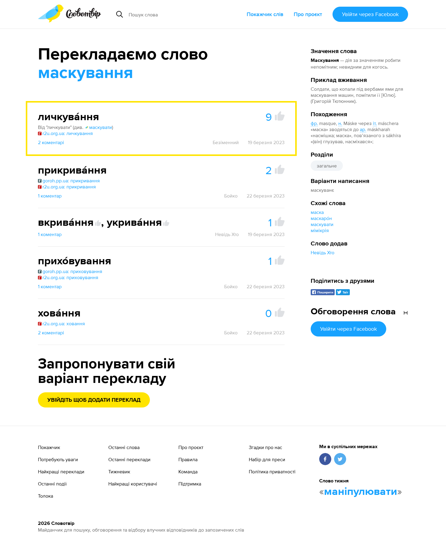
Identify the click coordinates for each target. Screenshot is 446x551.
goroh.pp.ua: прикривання (71, 180)
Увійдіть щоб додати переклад (93, 400)
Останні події (52, 483)
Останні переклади (129, 459)
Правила (188, 459)
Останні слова (124, 447)
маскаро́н (321, 218)
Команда (188, 471)
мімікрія (320, 230)
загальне (327, 165)
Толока (45, 496)
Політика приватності (272, 471)
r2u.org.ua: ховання (63, 323)
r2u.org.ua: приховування (70, 277)
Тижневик (119, 471)
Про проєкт (308, 14)
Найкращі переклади (61, 471)
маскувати (322, 224)
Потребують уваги (58, 459)
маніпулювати (360, 491)
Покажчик (49, 447)
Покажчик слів (265, 14)
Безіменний (226, 142)
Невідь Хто (322, 252)
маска (317, 212)
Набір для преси (267, 459)
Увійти (370, 14)
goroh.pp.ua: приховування (72, 271)
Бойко (231, 195)
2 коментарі (51, 142)
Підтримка (189, 483)
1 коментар (50, 195)
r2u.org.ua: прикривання (69, 186)
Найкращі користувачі (132, 483)
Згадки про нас (265, 447)
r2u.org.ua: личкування (67, 133)
